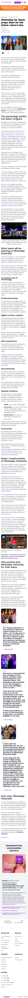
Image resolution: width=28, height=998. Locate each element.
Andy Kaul (8, 790)
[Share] (8, 53)
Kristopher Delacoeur (14, 477)
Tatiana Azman (4, 29)
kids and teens (5, 188)
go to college (17, 521)
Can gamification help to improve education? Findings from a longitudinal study (14, 907)
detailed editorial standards (8, 904)
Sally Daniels (9, 649)
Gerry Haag (8, 719)
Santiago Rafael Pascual (10, 494)
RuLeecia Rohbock (9, 517)
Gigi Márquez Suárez (5, 32)
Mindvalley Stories (12, 558)
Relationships (4, 17)
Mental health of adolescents (9, 910)
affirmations (10, 354)
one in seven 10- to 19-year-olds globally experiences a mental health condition (12, 134)
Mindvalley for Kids (13, 257)
